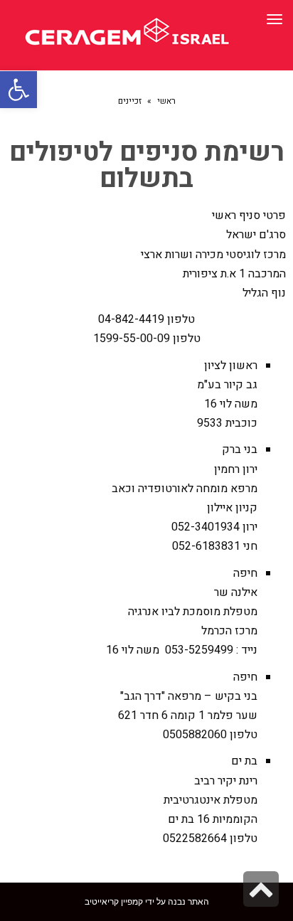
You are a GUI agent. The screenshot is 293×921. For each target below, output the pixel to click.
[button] (18, 89)
